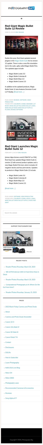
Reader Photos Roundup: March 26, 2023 (20, 267)
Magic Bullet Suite (21, 61)
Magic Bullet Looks (28, 106)
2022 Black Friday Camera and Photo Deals (21, 307)
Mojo (31, 200)
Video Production (27, 196)
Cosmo (23, 104)
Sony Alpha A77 (11, 398)
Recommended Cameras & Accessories (19, 388)
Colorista (17, 104)
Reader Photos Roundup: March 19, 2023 (20, 279)
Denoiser (29, 104)
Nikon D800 (9, 378)
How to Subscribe (11, 357)
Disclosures (9, 347)
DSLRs (8, 352)
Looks (33, 198)
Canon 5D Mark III (11, 332)
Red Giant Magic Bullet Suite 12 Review (19, 27)
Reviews (16, 100)
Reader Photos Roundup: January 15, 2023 (21, 292)
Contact (8, 342)
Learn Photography (12, 363)
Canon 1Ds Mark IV (12, 327)
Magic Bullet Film (16, 106)
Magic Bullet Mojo (11, 108)
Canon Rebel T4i (11, 337)
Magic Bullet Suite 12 (25, 108)
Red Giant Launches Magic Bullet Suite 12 (21, 147)
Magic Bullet (9, 200)
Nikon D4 (8, 373)
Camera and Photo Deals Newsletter (18, 317)
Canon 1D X (9, 322)
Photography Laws (12, 383)
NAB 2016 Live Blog (12, 368)
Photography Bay (21, 8)
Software (23, 100)
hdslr (28, 198)
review (13, 109)
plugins (7, 109)
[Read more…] (19, 92)
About (7, 312)
